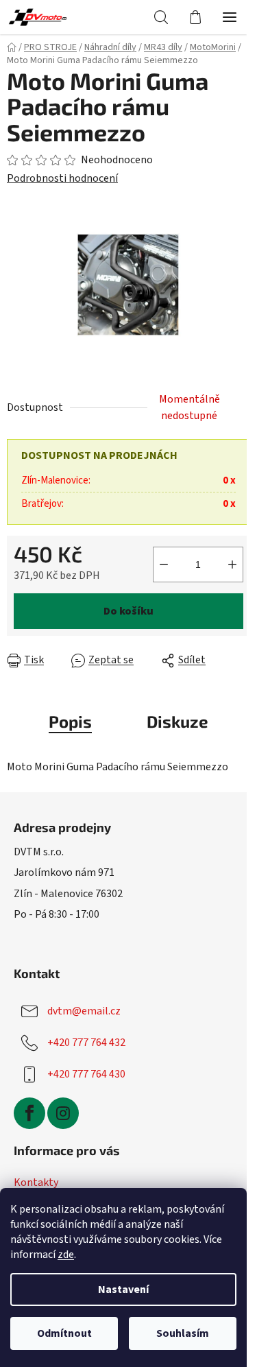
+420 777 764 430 (86, 1074)
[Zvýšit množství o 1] (232, 564)
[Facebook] (29, 1113)
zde (66, 1254)
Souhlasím (182, 1333)
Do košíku (128, 611)
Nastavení (123, 1289)
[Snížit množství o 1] (164, 564)
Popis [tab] (70, 721)
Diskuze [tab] (177, 721)
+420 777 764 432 (86, 1042)
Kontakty (36, 1182)
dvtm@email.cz (84, 1011)
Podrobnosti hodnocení (62, 178)
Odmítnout (64, 1333)
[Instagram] (63, 1113)
